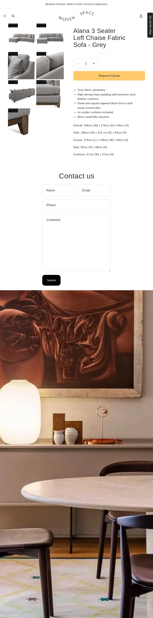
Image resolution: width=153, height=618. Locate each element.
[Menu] (4, 16)
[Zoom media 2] (50, 37)
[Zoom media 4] (50, 65)
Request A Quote (109, 75)
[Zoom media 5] (21, 94)
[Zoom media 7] (21, 122)
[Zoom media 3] (21, 65)
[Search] (13, 16)
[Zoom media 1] (21, 37)
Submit (51, 280)
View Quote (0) (150, 25)
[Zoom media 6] (50, 94)
